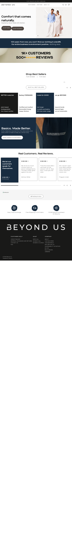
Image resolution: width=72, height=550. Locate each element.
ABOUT (47, 239)
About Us (46, 4)
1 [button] (35, 35)
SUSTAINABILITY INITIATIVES (52, 246)
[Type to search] (63, 4)
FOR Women (30, 77)
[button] (70, 186)
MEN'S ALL (36, 239)
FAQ (12, 244)
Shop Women (31, 4)
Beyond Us (9, 256)
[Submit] (63, 4)
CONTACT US (14, 242)
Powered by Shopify (7, 258)
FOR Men (42, 77)
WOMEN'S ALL (37, 241)
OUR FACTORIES (49, 241)
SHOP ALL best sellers (36, 87)
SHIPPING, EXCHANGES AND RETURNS (21, 241)
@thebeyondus (36, 196)
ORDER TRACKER (15, 239)
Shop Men (39, 4)
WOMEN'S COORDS (38, 242)
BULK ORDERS (49, 250)
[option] (36, 1)
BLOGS (47, 248)
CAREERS (47, 251)
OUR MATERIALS (49, 242)
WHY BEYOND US (49, 244)
